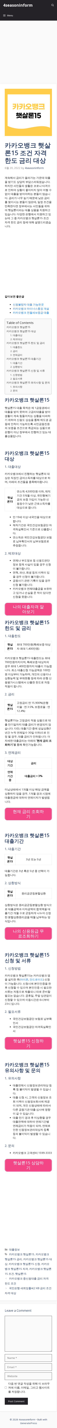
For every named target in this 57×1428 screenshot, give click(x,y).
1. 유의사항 (16, 386)
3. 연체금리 (16, 354)
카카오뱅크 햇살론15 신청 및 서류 (25, 370)
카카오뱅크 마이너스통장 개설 (31, 308)
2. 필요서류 (16, 378)
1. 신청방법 (16, 374)
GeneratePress (28, 1423)
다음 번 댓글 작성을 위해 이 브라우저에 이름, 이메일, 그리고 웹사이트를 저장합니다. (29, 1387)
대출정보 (14, 1249)
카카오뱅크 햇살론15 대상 (21, 331)
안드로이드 (36, 979)
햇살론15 (20, 1274)
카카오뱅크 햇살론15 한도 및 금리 (25, 343)
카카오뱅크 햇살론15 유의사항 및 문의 (28, 382)
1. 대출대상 (16, 335)
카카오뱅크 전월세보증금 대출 (31, 312)
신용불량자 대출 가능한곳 (28, 304)
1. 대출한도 (16, 347)
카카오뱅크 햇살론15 (18, 327)
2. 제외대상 (16, 339)
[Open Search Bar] (52, 5)
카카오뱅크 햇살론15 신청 (24, 1264)
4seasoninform (18, 5)
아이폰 (24, 979)
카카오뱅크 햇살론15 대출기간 (23, 359)
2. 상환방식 (16, 366)
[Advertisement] (28, 50)
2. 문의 (14, 390)
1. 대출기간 (16, 362)
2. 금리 (14, 351)
